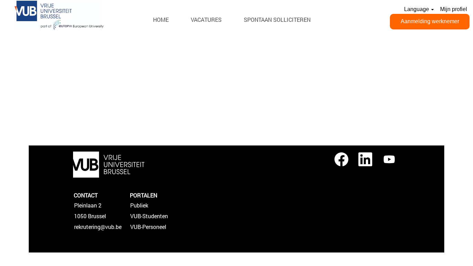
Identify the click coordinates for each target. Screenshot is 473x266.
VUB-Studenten (149, 216)
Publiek (139, 205)
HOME (161, 19)
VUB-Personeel (148, 227)
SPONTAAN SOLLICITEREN (277, 19)
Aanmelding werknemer (430, 21)
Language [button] (417, 9)
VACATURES (206, 19)
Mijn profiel (453, 9)
